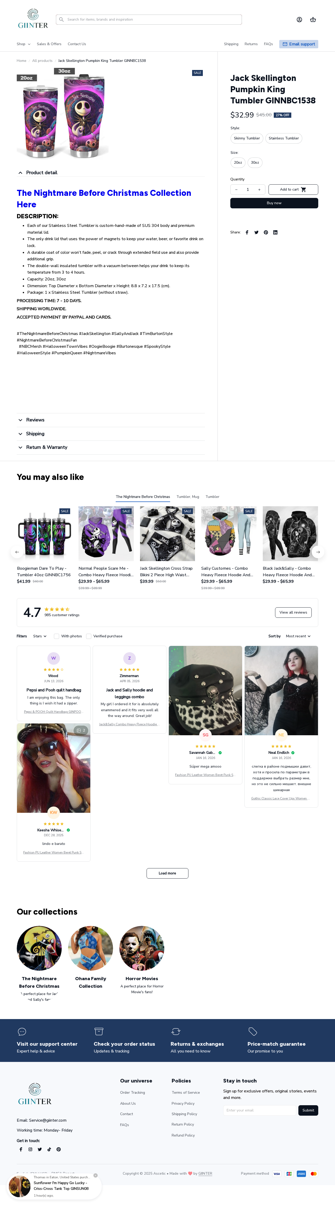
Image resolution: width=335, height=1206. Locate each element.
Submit (308, 1110)
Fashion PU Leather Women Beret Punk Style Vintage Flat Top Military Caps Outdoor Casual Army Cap (205, 775)
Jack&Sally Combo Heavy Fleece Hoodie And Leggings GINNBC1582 (129, 724)
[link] (20, 1186)
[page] (302, 44)
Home (21, 60)
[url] (205, 1173)
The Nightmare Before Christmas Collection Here (104, 198)
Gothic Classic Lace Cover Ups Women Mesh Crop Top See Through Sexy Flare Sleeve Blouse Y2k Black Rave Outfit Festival (281, 798)
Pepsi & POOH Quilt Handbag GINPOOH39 (53, 712)
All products (42, 60)
